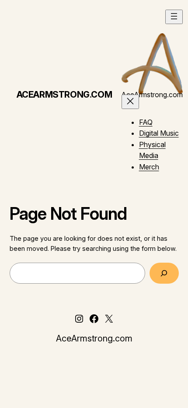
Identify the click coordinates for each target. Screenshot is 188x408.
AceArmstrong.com (64, 94)
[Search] (164, 273)
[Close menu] (130, 102)
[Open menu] (174, 17)
